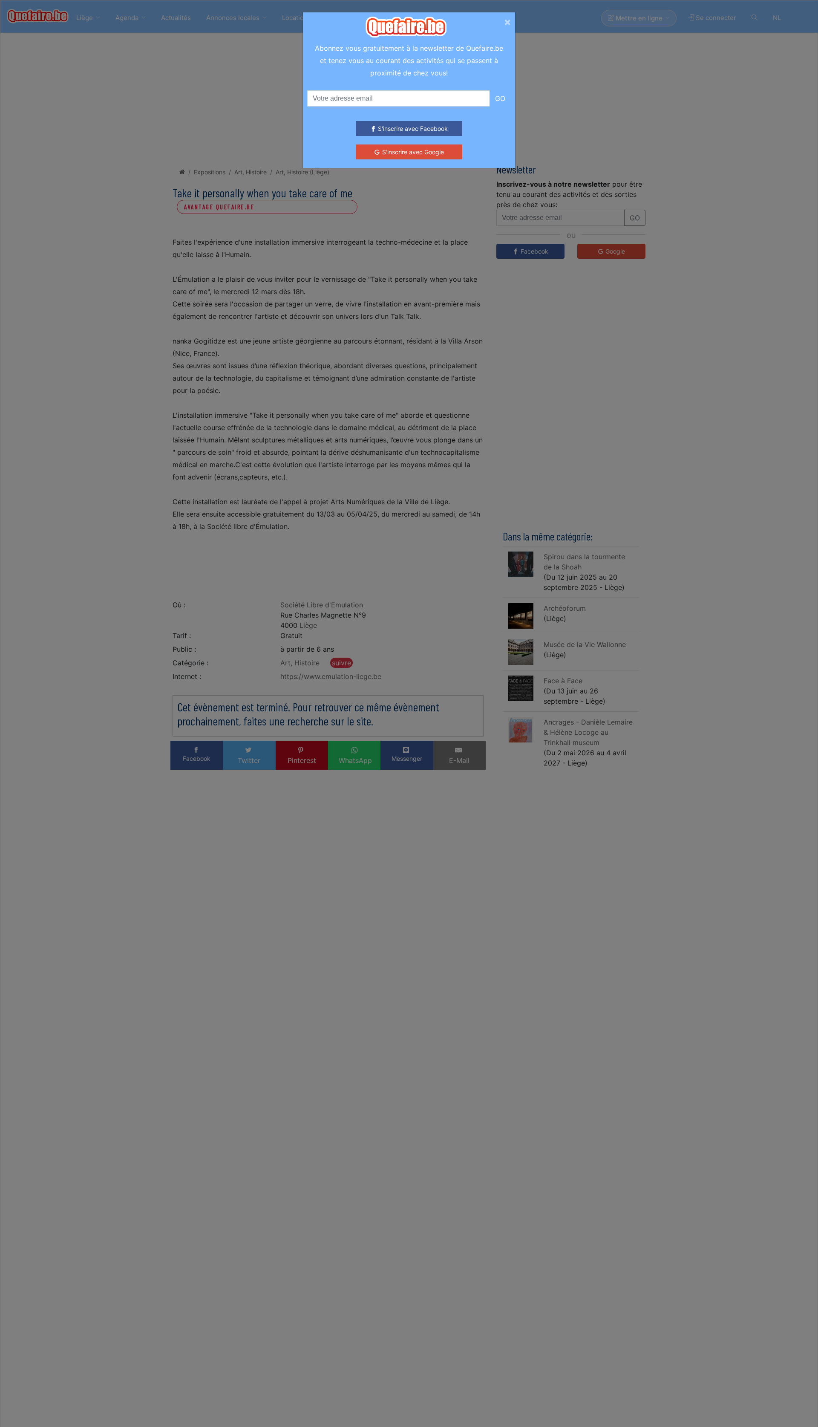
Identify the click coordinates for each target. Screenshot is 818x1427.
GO (500, 98)
